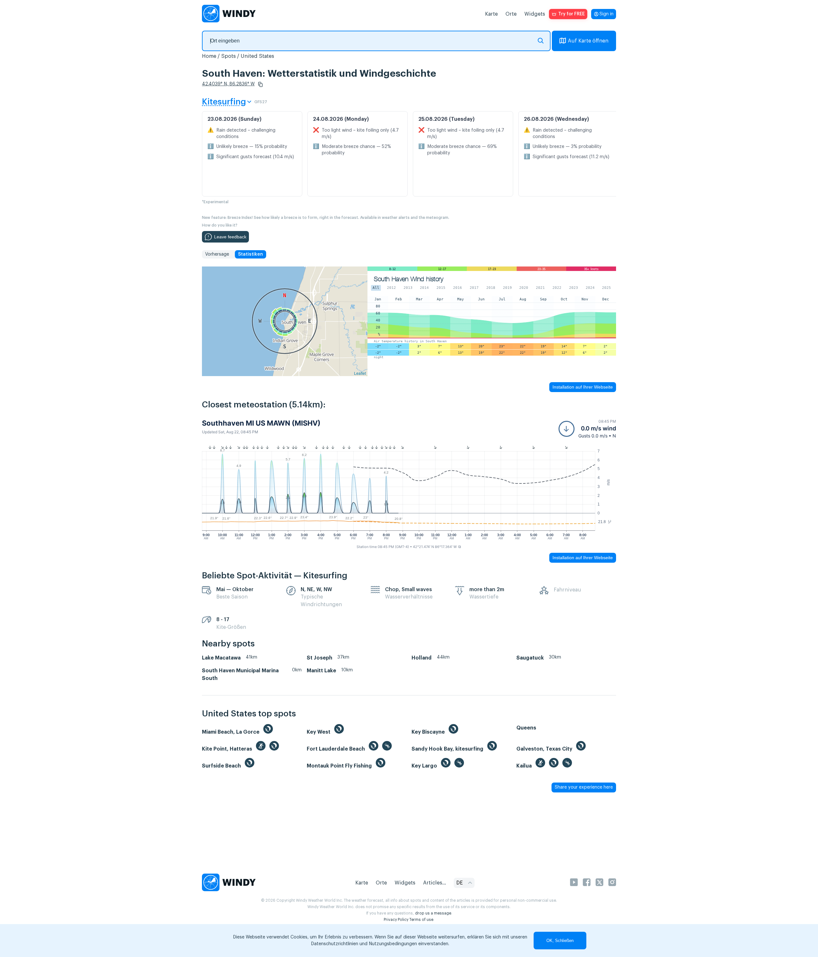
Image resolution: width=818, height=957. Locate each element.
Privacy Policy (396, 920)
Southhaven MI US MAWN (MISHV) (261, 423)
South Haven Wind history (408, 279)
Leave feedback (230, 236)
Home (209, 56)
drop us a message (433, 913)
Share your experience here (584, 787)
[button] (260, 84)
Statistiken (250, 254)
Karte (491, 14)
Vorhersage (217, 254)
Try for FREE (571, 14)
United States (257, 56)
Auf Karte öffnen (588, 40)
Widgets (534, 14)
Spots (228, 56)
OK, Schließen (560, 940)
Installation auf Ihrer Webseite (582, 387)
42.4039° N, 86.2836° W (228, 84)
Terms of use (421, 920)
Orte (511, 14)
